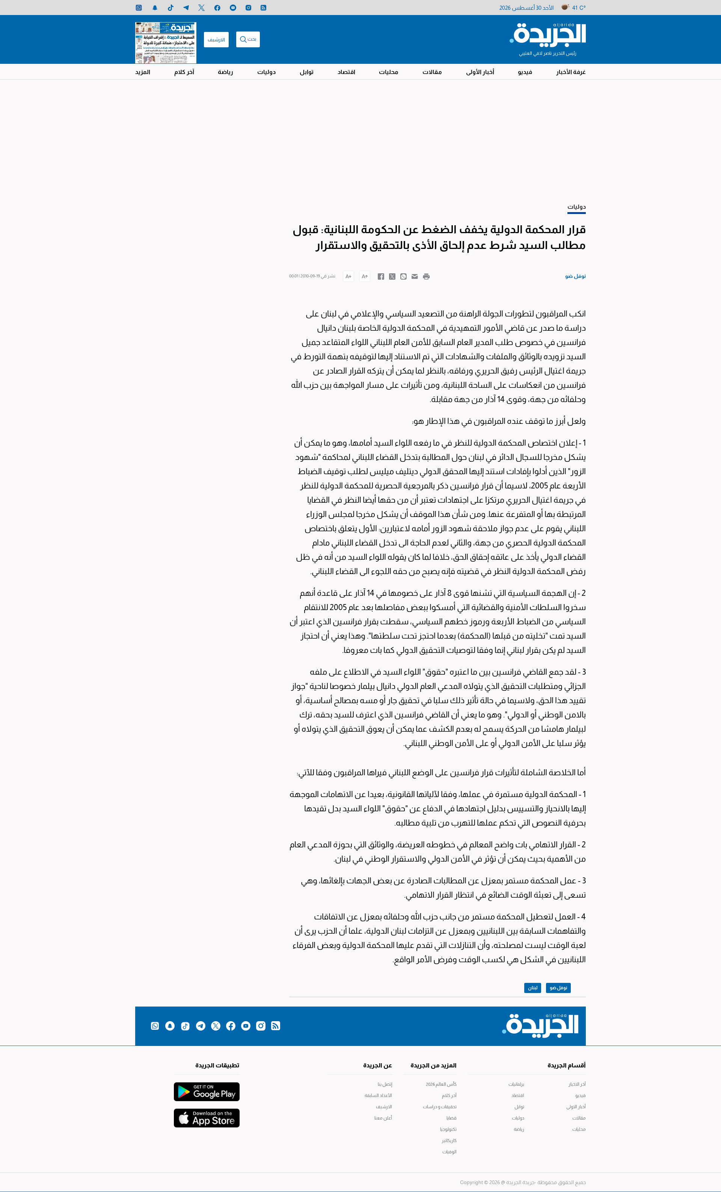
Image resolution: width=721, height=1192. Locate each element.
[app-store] (207, 1114)
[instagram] (248, 7)
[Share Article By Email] (415, 276)
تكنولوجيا (448, 1129)
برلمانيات (516, 1084)
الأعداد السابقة (378, 1095)
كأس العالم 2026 (441, 1084)
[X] (201, 7)
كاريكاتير (449, 1140)
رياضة (225, 72)
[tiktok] (170, 7)
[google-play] (207, 1088)
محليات (388, 72)
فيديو (525, 72)
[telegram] (186, 7)
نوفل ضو (558, 987)
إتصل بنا (385, 1084)
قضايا (451, 1118)
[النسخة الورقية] (165, 39)
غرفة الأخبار (571, 72)
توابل (307, 72)
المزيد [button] (142, 72)
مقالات (432, 72)
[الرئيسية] (548, 35)
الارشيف (216, 39)
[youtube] (233, 7)
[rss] (263, 7)
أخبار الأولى (480, 72)
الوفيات (449, 1151)
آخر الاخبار (577, 1084)
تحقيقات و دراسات (440, 1106)
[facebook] (217, 7)
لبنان (532, 987)
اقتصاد (346, 72)
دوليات (266, 72)
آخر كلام (184, 72)
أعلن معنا (383, 1118)
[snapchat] (155, 7)
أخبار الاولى (576, 1106)
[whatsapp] (138, 7)
